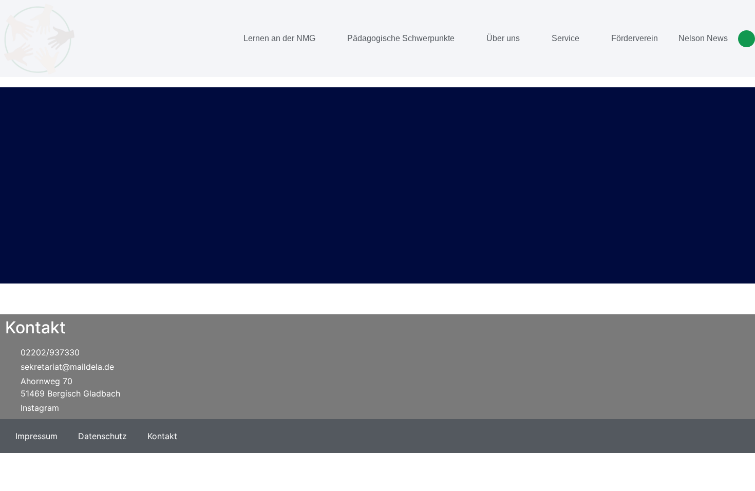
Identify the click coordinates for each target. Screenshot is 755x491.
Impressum (36, 436)
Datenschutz (102, 436)
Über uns (503, 38)
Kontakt (162, 436)
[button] (746, 38)
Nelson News (703, 38)
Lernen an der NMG (279, 38)
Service (565, 38)
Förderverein (634, 38)
